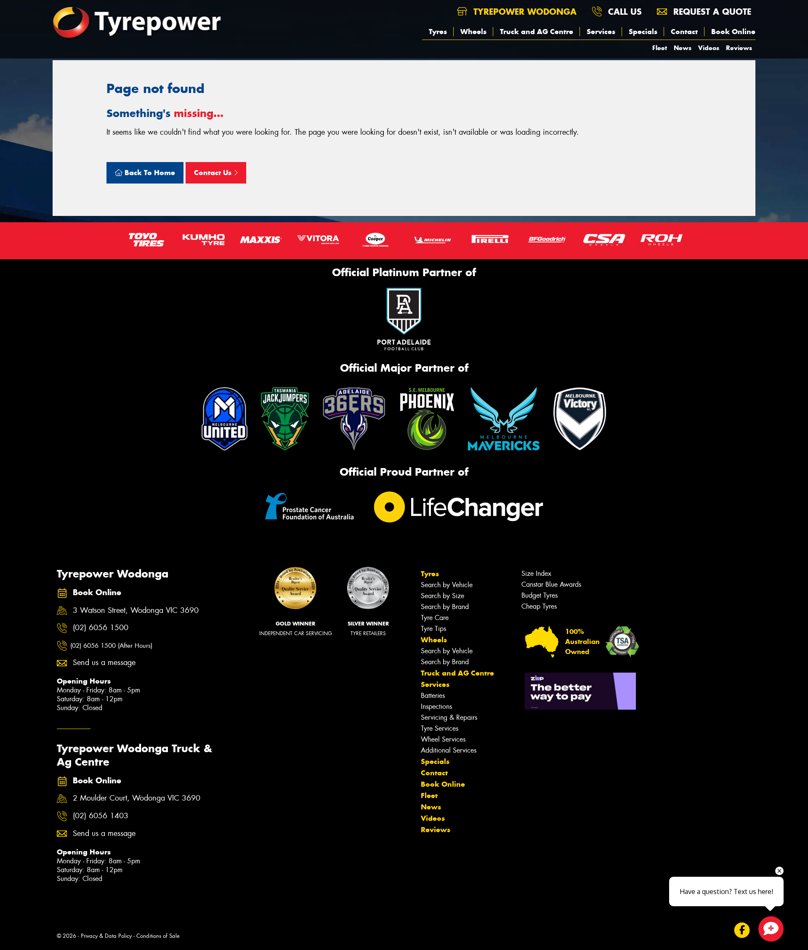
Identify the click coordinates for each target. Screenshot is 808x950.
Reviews (739, 48)
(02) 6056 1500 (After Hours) (111, 645)
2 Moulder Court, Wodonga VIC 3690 (136, 798)
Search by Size (442, 595)
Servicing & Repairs (449, 717)
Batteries (433, 695)
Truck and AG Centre (536, 31)
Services (601, 31)
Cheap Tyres (539, 606)
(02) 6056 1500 (100, 628)
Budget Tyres (539, 595)
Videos (708, 48)
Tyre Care (435, 617)
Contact (684, 31)
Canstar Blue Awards (551, 584)
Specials (643, 31)
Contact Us (214, 172)
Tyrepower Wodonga (523, 11)
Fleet (659, 48)
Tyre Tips (433, 628)
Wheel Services (443, 739)
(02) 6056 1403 (100, 816)
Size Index (536, 573)
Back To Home (148, 172)
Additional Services (448, 750)
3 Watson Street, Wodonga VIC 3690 (136, 610)
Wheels (473, 31)
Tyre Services (439, 728)
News (682, 48)
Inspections (436, 706)
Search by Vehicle (447, 584)
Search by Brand (445, 606)
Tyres (438, 31)
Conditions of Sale (158, 935)
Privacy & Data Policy (106, 935)
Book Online (733, 31)
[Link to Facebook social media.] (742, 930)
